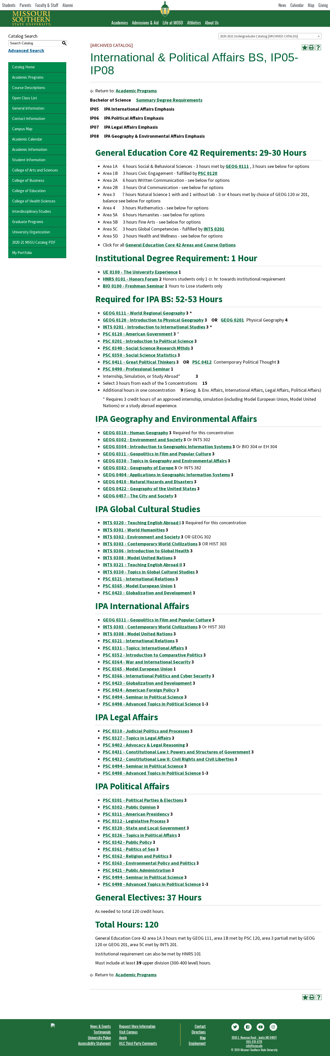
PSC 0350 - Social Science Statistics (140, 355)
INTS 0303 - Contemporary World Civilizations (150, 544)
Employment (197, 1043)
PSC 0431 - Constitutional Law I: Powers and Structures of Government (176, 752)
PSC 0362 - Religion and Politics (135, 856)
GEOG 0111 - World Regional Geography (144, 313)
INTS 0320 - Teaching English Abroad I (142, 523)
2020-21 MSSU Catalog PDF (33, 242)
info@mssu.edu (254, 1046)
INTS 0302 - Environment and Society (141, 537)
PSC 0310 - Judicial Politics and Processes (146, 731)
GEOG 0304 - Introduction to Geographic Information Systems (167, 446)
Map (311, 5)
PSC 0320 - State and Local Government (144, 828)
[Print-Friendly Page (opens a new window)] (311, 47)
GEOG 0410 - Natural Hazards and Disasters (148, 482)
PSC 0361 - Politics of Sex (129, 849)
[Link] (235, 1026)
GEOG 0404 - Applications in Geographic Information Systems (166, 475)
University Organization (31, 232)
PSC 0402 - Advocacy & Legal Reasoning (144, 745)
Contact (200, 1026)
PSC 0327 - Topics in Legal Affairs (137, 738)
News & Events (100, 1026)
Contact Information (28, 118)
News (282, 5)
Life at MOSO (173, 23)
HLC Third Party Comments (138, 1043)
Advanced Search (26, 50)
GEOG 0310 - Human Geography (135, 433)
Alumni (67, 5)
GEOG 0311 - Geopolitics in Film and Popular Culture (157, 454)
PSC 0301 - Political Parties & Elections (143, 800)
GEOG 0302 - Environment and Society (143, 440)
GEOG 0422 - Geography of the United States (149, 489)
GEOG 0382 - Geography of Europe (138, 468)
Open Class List (24, 97)
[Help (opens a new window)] (318, 47)
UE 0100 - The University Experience (140, 272)
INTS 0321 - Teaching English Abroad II (142, 565)
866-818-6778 (254, 1041)
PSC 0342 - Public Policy (127, 842)
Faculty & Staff (46, 5)
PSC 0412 (202, 362)
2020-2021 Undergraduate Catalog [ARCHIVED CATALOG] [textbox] (259, 36)
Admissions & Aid (145, 23)
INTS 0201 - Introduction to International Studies (154, 327)
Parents (25, 5)
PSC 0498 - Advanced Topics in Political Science (152, 704)
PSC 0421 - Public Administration (137, 870)
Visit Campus (128, 1032)
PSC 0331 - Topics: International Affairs (143, 648)
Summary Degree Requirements (169, 100)
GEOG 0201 (232, 320)
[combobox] (269, 36)
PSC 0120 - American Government (137, 334)
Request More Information (137, 1026)
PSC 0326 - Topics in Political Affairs (140, 835)
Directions (199, 1032)
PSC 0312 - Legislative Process (134, 821)
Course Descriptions (28, 87)
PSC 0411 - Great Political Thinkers (139, 362)
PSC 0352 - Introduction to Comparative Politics (152, 655)
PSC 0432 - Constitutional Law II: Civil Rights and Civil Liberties (168, 759)
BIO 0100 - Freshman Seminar (133, 286)
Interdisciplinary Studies (31, 211)
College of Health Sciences (33, 201)
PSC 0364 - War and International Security (147, 662)
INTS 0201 (214, 229)
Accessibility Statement (94, 1043)
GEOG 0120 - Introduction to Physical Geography (153, 320)
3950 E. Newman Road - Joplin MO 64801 (254, 1037)
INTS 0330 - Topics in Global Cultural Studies (149, 572)
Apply (123, 1037)
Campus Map (22, 128)
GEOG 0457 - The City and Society (138, 496)
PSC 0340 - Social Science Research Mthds (146, 348)
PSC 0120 (207, 173)
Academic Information (29, 149)
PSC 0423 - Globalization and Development (147, 593)
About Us (212, 23)
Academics (119, 23)
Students (8, 5)
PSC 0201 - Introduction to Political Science (148, 341)
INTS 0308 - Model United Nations (137, 558)
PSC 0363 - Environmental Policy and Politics (149, 863)
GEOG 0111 (237, 166)
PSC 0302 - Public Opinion (129, 807)
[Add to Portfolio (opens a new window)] (305, 47)
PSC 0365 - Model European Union (137, 586)
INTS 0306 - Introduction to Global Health (146, 551)
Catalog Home (23, 66)
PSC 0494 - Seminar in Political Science (143, 697)
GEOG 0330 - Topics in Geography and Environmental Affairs (165, 461)
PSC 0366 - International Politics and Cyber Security (157, 676)
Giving (323, 5)
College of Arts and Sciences (35, 170)
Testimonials (102, 1032)
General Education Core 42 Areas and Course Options (180, 245)
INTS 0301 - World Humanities (134, 530)
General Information (28, 108)
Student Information (28, 159)
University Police (99, 1037)
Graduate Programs (27, 221)
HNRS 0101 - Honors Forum (130, 279)
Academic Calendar (27, 139)
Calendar (297, 5)
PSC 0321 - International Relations (139, 579)
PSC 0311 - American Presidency (136, 814)
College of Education (29, 190)
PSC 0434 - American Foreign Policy (139, 690)
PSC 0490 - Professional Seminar (136, 369)
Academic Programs (28, 77)
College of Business (28, 180)
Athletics (194, 23)
